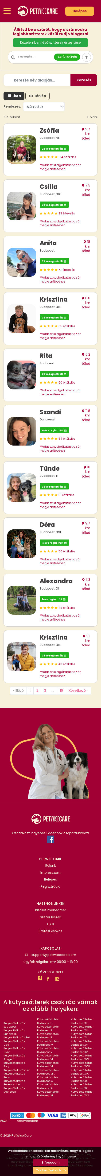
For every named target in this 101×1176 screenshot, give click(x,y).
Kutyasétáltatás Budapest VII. (48, 1064)
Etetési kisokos (50, 931)
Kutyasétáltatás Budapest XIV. (82, 1035)
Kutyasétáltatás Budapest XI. (48, 1093)
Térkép (39, 95)
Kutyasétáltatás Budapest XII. (82, 1021)
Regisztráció (50, 886)
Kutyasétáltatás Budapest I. (48, 1021)
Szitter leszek (50, 917)
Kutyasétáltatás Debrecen (14, 1090)
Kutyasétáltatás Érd (17, 1037)
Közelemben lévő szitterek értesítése (50, 42)
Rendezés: (12, 106)
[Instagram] (58, 979)
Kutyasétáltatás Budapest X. (48, 1086)
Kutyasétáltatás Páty (14, 1064)
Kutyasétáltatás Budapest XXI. (82, 1086)
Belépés (80, 11)
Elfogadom (50, 1162)
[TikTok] (40, 978)
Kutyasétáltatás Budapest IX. (48, 1079)
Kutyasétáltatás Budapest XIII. (82, 1028)
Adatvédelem (27, 1121)
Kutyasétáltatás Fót (17, 1070)
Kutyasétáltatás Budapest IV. (48, 1043)
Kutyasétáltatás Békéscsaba (14, 1082)
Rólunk (50, 865)
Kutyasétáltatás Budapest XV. (82, 1043)
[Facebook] (49, 979)
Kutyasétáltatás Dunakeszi (14, 1032)
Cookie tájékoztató (50, 1170)
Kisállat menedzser (50, 910)
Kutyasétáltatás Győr (14, 1050)
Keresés (84, 80)
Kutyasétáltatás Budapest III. (48, 1035)
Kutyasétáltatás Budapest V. (48, 1050)
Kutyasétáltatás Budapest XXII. (82, 1093)
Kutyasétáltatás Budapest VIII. (48, 1071)
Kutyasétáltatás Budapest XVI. (82, 1050)
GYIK (50, 924)
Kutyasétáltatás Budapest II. (48, 1028)
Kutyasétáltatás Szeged (14, 1057)
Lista (16, 95)
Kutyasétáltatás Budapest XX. (82, 1079)
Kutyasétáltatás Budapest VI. (48, 1057)
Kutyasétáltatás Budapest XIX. (82, 1071)
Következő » (78, 690)
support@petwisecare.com (53, 955)
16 (61, 690)
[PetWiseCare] (38, 10)
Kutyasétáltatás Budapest (14, 1025)
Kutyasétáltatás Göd (14, 1043)
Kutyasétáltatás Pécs (14, 1075)
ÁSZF (3, 1121)
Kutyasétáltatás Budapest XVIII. (82, 1064)
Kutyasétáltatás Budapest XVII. (82, 1057)
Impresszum (50, 872)
